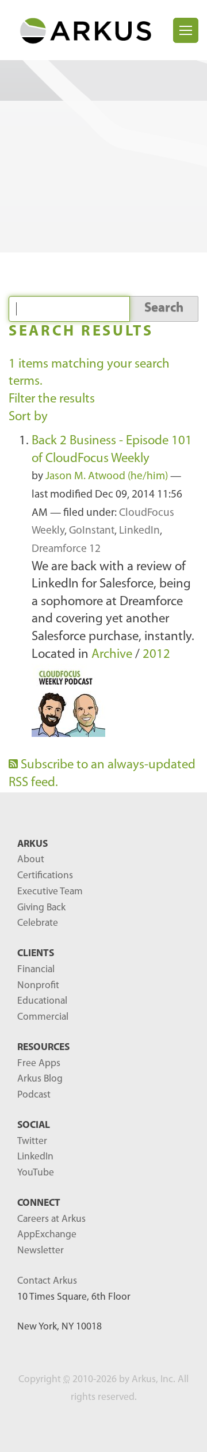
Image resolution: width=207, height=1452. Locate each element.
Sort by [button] (28, 417)
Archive (111, 654)
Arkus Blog (40, 1079)
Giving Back (41, 908)
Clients (35, 953)
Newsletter (40, 1251)
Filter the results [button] (52, 399)
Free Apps (38, 1063)
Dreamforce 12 (66, 549)
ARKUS (32, 844)
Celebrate (37, 923)
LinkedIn (139, 531)
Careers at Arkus (51, 1219)
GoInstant (91, 531)
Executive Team (50, 892)
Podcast (34, 1095)
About (30, 860)
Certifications (45, 876)
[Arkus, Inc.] (91, 30)
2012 (156, 654)
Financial (36, 969)
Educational (42, 1001)
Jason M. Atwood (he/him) (106, 476)
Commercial (42, 1017)
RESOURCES (43, 1047)
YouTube (35, 1173)
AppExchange (46, 1235)
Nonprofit (38, 986)
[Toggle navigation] (185, 30)
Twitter (32, 1141)
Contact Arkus (47, 1281)
